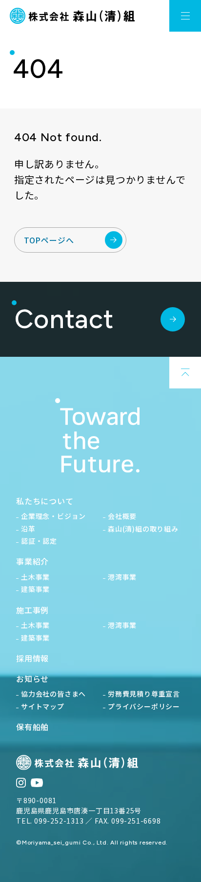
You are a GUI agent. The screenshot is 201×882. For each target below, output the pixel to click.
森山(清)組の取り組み (143, 528)
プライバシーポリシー (144, 706)
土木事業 (35, 577)
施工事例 (32, 610)
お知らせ (32, 678)
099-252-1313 (59, 821)
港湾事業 (122, 577)
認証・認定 (39, 541)
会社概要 (122, 516)
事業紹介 (32, 561)
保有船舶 (32, 727)
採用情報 (32, 658)
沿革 (28, 528)
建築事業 (35, 589)
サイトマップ (42, 706)
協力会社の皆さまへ (53, 693)
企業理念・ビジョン (53, 516)
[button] (185, 16)
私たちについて (45, 501)
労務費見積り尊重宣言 (144, 693)
